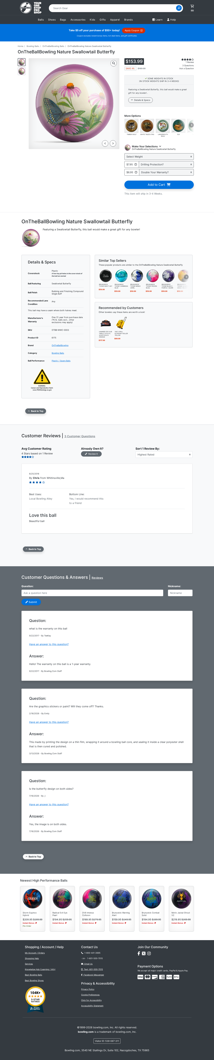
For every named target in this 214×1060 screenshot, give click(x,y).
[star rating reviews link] (184, 59)
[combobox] (113, 8)
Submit (32, 602)
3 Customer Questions (79, 436)
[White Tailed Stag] (147, 125)
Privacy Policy (87, 989)
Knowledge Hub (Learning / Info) (40, 969)
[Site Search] (179, 8)
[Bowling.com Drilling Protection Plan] (135, 164)
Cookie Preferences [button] (90, 995)
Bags (63, 19)
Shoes (52, 19)
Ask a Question (186, 68)
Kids (92, 19)
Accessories (77, 19)
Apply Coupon (133, 30)
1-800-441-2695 (91, 953)
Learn (159, 19)
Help (173, 19)
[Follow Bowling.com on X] (144, 954)
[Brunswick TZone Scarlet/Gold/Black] (184, 275)
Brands (128, 19)
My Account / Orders (35, 953)
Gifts (103, 19)
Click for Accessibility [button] (91, 1000)
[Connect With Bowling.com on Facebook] (140, 954)
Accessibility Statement (92, 1006)
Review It (92, 453)
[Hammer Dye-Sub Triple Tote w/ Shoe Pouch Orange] (106, 322)
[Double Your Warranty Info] (136, 172)
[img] (169, 977)
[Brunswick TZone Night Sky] (106, 275)
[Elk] (178, 125)
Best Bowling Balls (33, 975)
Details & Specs (141, 100)
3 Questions (188, 65)
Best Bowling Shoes (34, 980)
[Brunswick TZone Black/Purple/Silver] (168, 275)
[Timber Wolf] (131, 125)
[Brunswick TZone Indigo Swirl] (137, 275)
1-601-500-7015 (95, 958)
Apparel (115, 19)
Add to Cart (157, 185)
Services (29, 964)
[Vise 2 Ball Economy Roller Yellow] (121, 322)
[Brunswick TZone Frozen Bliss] (153, 275)
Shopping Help (32, 958)
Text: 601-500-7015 (93, 969)
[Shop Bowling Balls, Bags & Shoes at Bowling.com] (30, 8)
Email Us (88, 964)
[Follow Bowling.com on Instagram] (149, 954)
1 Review (190, 62)
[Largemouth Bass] (163, 125)
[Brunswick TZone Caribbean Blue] (121, 275)
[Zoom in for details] (113, 63)
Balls (41, 19)
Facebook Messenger (93, 975)
